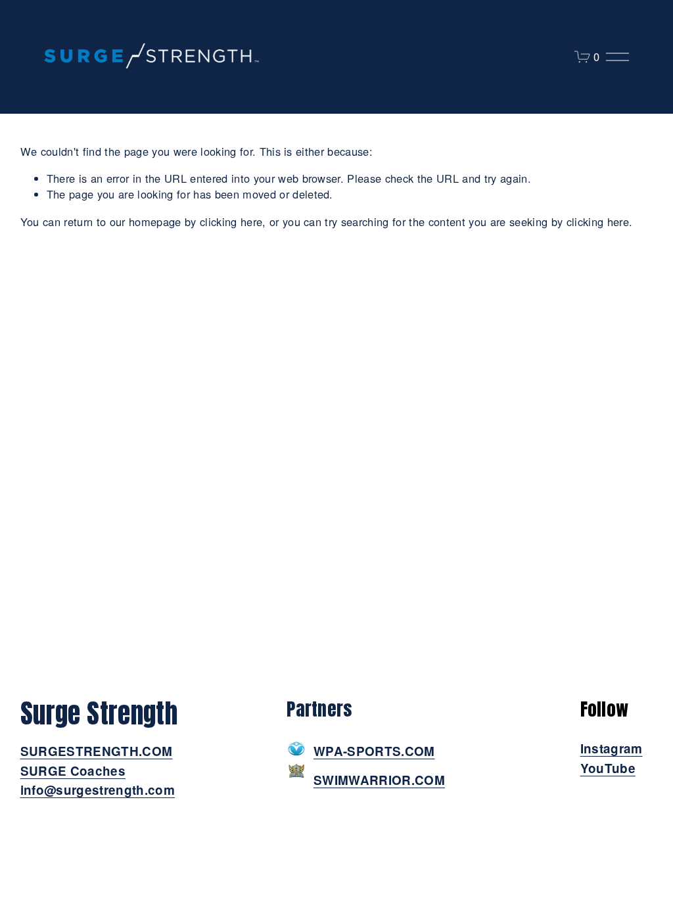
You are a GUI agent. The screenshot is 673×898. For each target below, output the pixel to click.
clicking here (231, 221)
